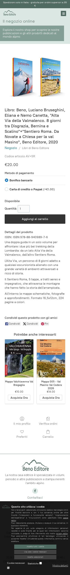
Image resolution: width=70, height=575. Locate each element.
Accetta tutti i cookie (35, 546)
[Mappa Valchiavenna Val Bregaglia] (19, 358)
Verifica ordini (48, 423)
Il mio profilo (21, 423)
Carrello (48, 436)
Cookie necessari (16, 563)
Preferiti (21, 436)
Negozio (11, 148)
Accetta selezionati (35, 557)
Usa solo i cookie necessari (35, 552)
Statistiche (33, 563)
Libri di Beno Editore (35, 148)
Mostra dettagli (60, 565)
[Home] (9, 12)
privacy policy (62, 533)
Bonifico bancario (21, 180)
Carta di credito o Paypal (32, 189)
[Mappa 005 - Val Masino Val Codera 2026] (51, 358)
